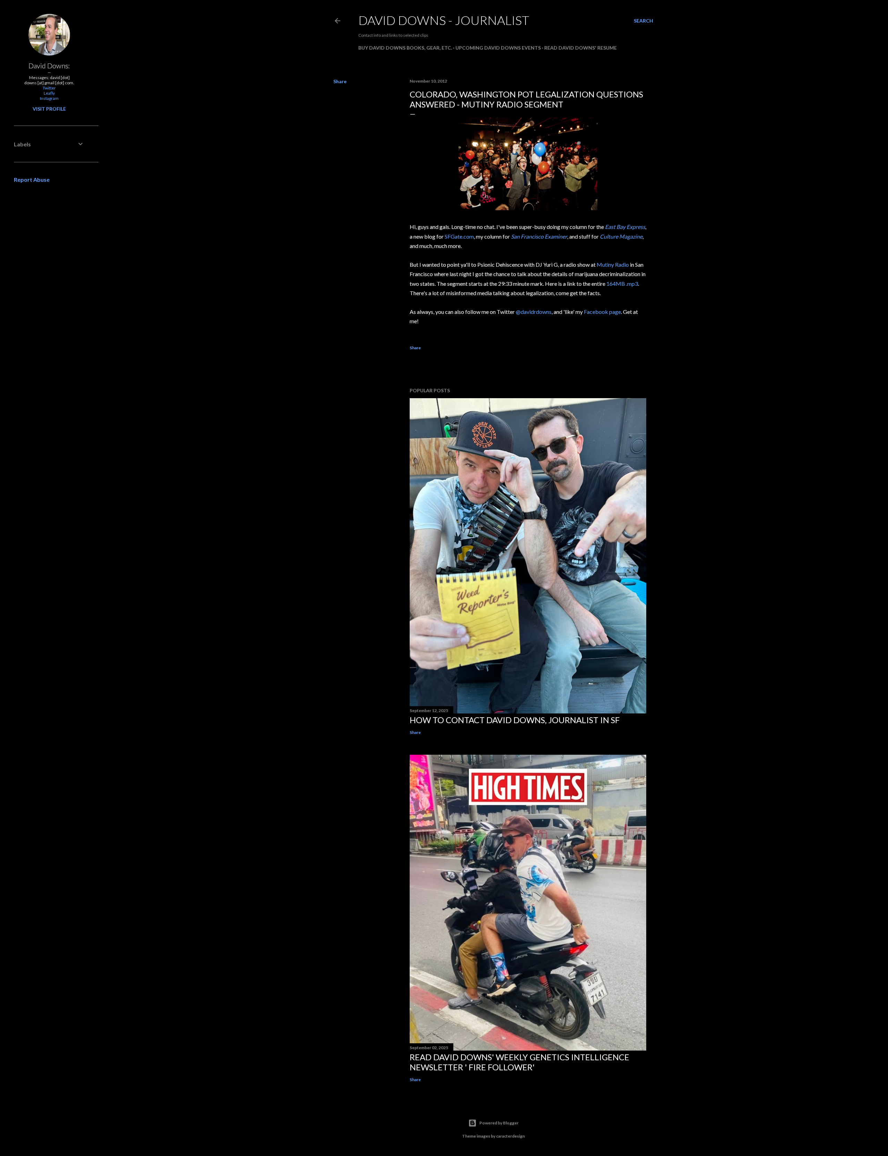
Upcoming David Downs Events (498, 48)
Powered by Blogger (499, 1122)
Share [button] (340, 81)
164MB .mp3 (622, 283)
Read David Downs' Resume (580, 48)
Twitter (49, 88)
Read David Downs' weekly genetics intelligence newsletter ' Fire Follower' (519, 1062)
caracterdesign (510, 1136)
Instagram (49, 98)
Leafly (49, 93)
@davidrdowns (534, 311)
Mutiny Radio (613, 264)
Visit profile (49, 109)
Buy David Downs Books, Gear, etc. (405, 48)
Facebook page (602, 311)
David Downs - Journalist (443, 20)
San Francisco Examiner (539, 236)
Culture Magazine (621, 236)
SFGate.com (459, 236)
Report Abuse (32, 179)
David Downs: (49, 65)
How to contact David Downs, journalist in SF (515, 720)
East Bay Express (625, 226)
